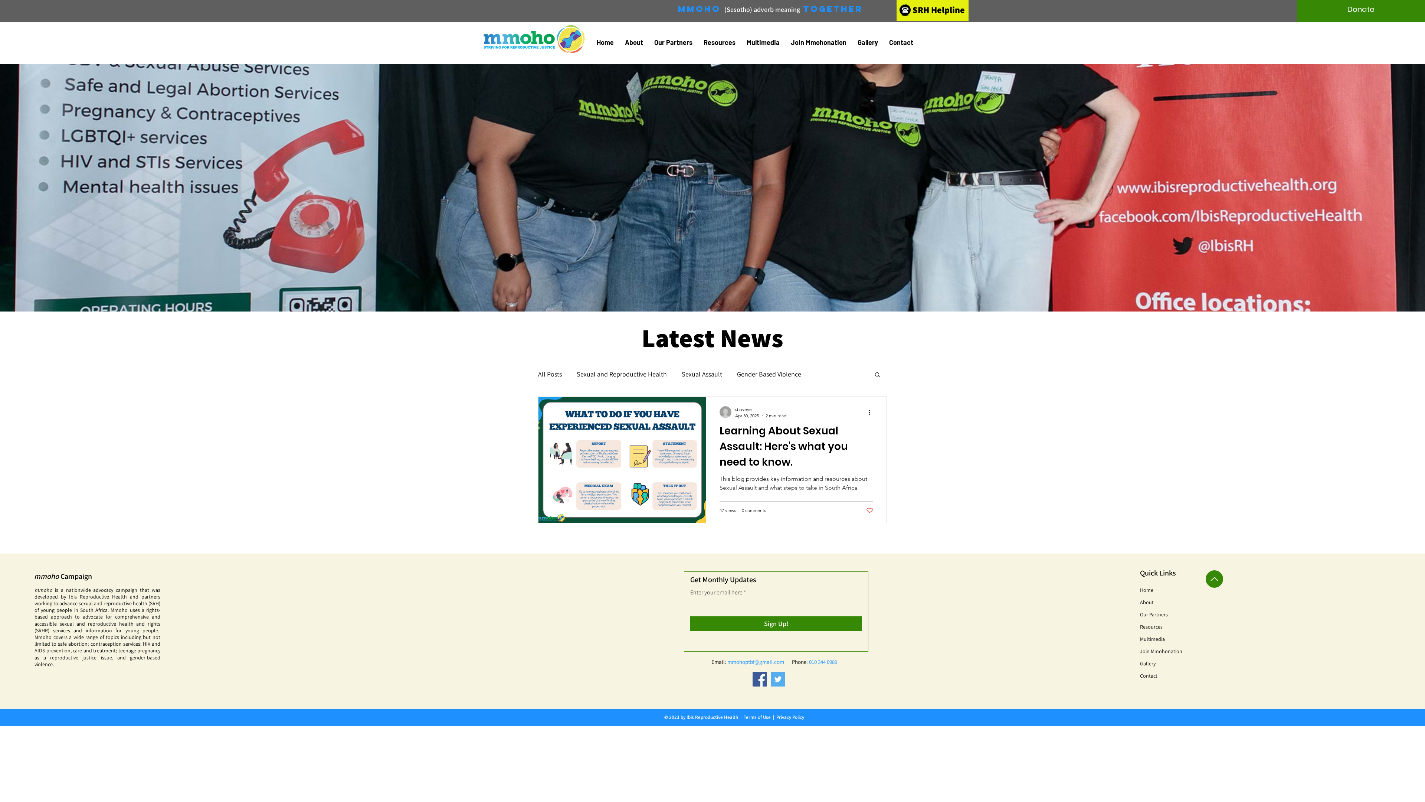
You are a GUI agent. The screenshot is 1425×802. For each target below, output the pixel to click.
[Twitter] (778, 679)
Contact (1148, 675)
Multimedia (1152, 639)
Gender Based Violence (769, 374)
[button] (634, 42)
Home (1146, 590)
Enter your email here (716, 593)
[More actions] (872, 412)
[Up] (1214, 579)
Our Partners (1154, 614)
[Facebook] (760, 679)
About (1147, 602)
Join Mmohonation (1161, 651)
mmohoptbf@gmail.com (755, 661)
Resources (1151, 626)
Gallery (1148, 663)
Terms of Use (757, 717)
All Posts (550, 374)
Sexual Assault (702, 374)
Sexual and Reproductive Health (622, 374)
